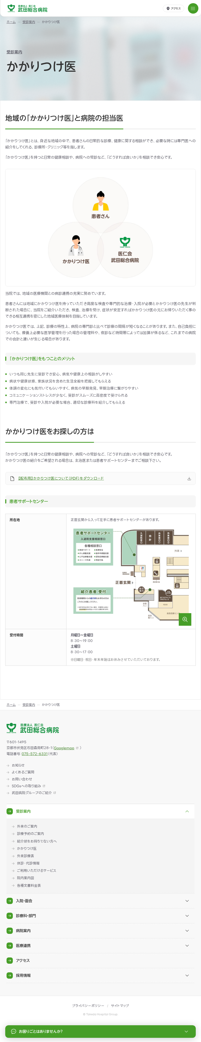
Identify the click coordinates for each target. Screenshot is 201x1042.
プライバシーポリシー (88, 1005)
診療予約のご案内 (30, 834)
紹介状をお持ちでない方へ (37, 841)
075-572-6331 (35, 754)
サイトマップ (120, 1005)
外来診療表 (25, 856)
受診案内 (14, 52)
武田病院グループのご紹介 (32, 793)
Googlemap (64, 748)
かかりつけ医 (27, 848)
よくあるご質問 (23, 772)
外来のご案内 (27, 826)
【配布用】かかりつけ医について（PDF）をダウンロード (61, 478)
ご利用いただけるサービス (36, 870)
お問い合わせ (22, 779)
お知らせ (18, 765)
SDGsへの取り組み (26, 786)
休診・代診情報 (28, 863)
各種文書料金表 (29, 885)
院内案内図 (25, 878)
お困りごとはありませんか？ (41, 1031)
